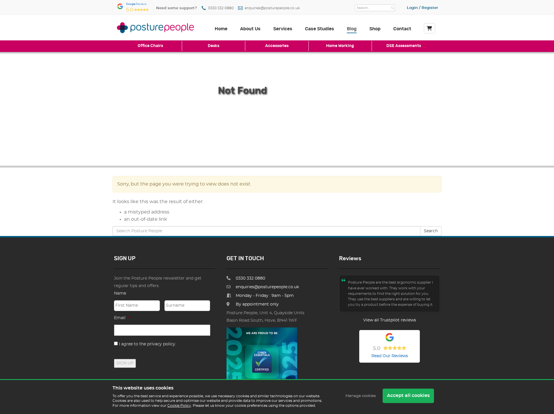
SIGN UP (125, 363)
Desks (213, 46)
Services (282, 29)
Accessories (277, 46)
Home (221, 29)
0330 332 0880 (221, 8)
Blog (352, 29)
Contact (402, 29)
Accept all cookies (408, 395)
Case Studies (319, 29)
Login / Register (422, 8)
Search (431, 231)
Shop (375, 29)
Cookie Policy (179, 405)
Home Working (340, 46)
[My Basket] (429, 28)
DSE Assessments (403, 46)
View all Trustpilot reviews (389, 320)
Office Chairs (150, 46)
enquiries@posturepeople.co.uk (272, 8)
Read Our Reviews (389, 356)
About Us (250, 29)
